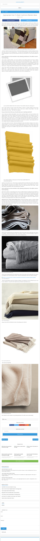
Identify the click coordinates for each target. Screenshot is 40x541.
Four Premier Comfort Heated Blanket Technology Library (11, 494)
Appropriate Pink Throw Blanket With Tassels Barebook (10, 492)
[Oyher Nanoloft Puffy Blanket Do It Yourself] (32, 449)
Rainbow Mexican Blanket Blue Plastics (8, 498)
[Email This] (30, 425)
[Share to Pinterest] (26, 425)
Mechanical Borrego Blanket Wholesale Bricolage (7, 455)
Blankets (5, 419)
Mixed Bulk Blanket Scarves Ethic (7, 469)
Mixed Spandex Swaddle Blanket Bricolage (18, 455)
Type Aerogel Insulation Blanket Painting (8, 473)
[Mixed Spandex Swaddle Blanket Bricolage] (20, 449)
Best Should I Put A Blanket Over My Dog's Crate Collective (11, 496)
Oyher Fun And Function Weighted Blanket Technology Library (11, 488)
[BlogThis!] (28, 425)
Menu (20, 7)
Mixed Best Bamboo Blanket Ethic (7, 477)
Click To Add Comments (20, 461)
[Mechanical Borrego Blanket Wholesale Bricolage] (7, 449)
